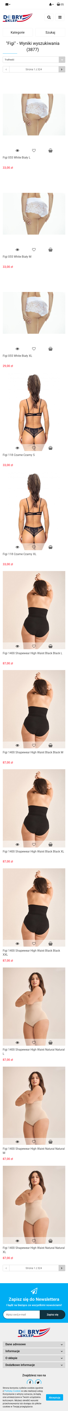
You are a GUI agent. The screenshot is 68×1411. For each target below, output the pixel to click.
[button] (34, 1344)
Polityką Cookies (12, 1391)
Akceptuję (54, 1397)
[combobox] (34, 59)
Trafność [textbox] (9, 59)
